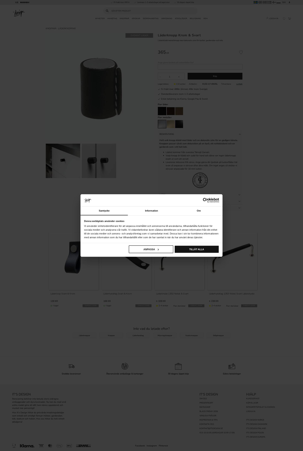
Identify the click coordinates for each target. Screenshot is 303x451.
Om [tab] (199, 210)
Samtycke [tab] (104, 210)
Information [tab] (151, 210)
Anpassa (149, 249)
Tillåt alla (196, 249)
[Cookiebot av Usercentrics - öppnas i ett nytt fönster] (205, 200)
